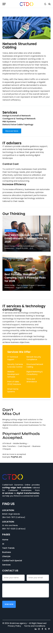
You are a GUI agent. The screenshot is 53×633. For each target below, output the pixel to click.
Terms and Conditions (34, 626)
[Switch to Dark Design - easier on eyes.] (45, 4)
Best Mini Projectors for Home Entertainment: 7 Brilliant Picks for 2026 (26, 238)
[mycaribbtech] (26, 4)
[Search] (49, 4)
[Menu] (4, 4)
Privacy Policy (14, 626)
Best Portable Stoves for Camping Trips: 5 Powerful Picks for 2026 (25, 278)
